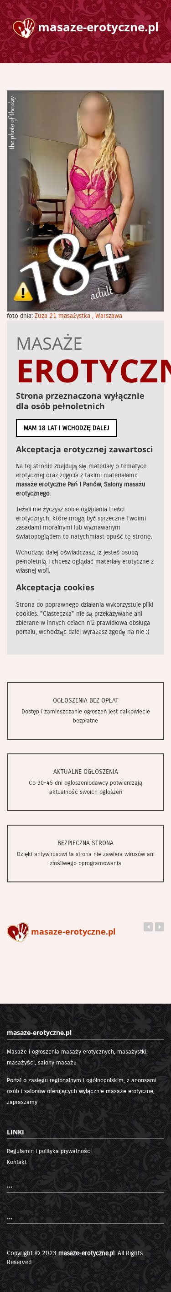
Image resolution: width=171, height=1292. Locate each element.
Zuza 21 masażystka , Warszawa (78, 316)
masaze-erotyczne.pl (86, 1253)
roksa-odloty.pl (62, 931)
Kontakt (16, 1162)
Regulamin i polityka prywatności (49, 1151)
